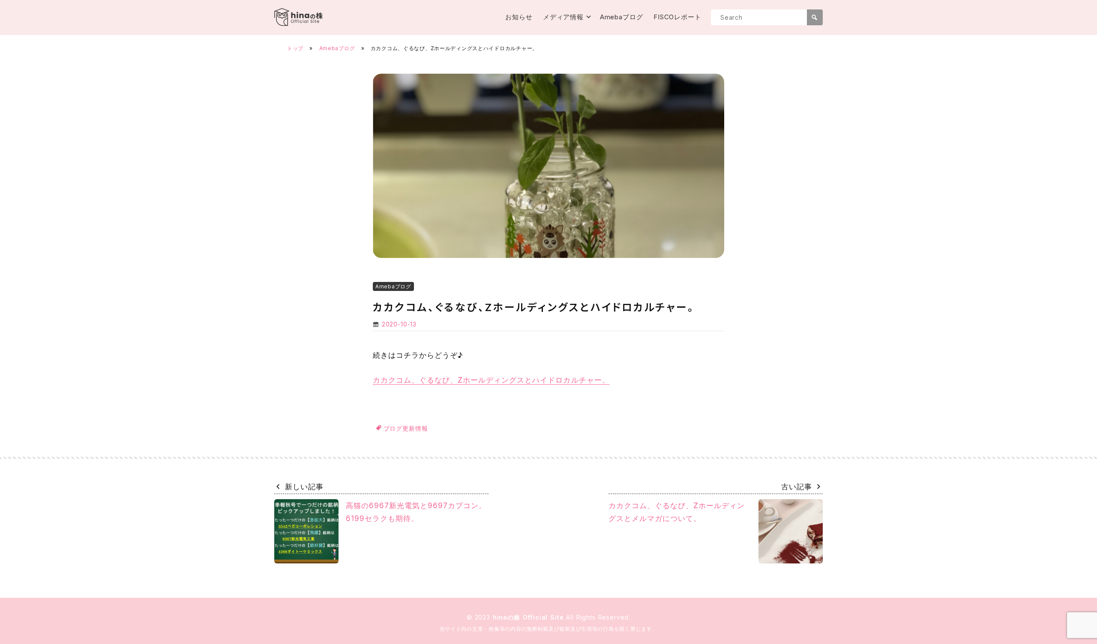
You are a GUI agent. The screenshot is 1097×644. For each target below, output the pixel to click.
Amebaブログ (621, 17)
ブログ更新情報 (406, 428)
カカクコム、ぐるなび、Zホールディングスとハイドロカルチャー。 (491, 380)
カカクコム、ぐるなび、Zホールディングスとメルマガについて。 (676, 512)
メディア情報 (563, 17)
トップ (295, 48)
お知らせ (519, 17)
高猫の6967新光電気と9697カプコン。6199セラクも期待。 (416, 512)
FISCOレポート (677, 17)
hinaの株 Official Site (529, 617)
